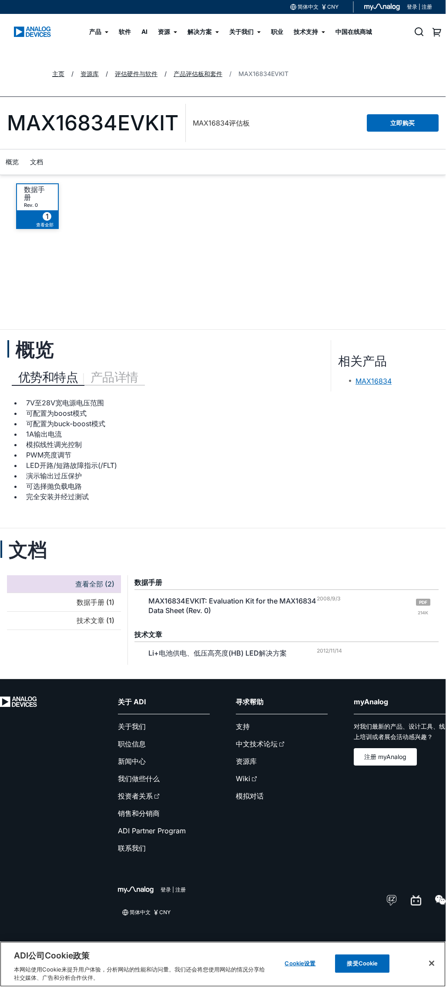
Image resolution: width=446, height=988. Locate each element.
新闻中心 (132, 761)
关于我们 (132, 726)
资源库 (246, 761)
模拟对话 (250, 796)
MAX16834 (373, 381)
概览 (12, 162)
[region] (223, 964)
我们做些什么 (139, 778)
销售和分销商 (139, 813)
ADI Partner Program (152, 830)
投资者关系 (135, 796)
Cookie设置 (300, 963)
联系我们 (132, 848)
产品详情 (114, 377)
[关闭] (431, 963)
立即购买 (402, 122)
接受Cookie (362, 963)
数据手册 (34, 193)
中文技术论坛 (257, 743)
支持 (243, 726)
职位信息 (132, 743)
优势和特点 (48, 377)
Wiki (243, 778)
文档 (36, 162)
